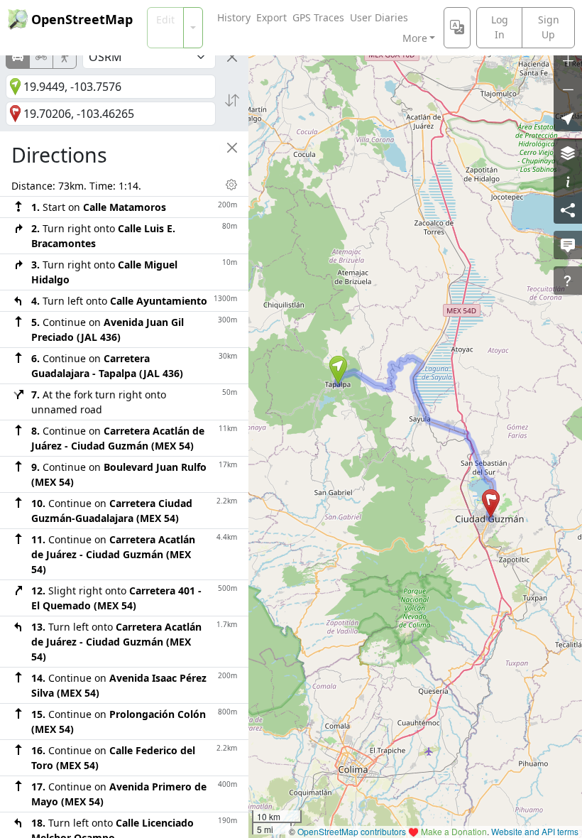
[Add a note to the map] (568, 245)
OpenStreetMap (82, 19)
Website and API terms (534, 831)
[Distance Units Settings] (231, 184)
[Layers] (568, 152)
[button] (338, 370)
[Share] (568, 209)
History (234, 17)
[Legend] (568, 181)
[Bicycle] (41, 57)
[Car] (18, 57)
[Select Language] (457, 27)
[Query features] (568, 280)
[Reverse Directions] (232, 100)
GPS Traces (318, 17)
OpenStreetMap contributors (351, 831)
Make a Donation (454, 831)
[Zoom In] (568, 60)
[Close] (232, 56)
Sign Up (548, 27)
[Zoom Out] (568, 89)
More (414, 38)
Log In (499, 27)
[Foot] (65, 57)
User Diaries (379, 17)
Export (271, 17)
